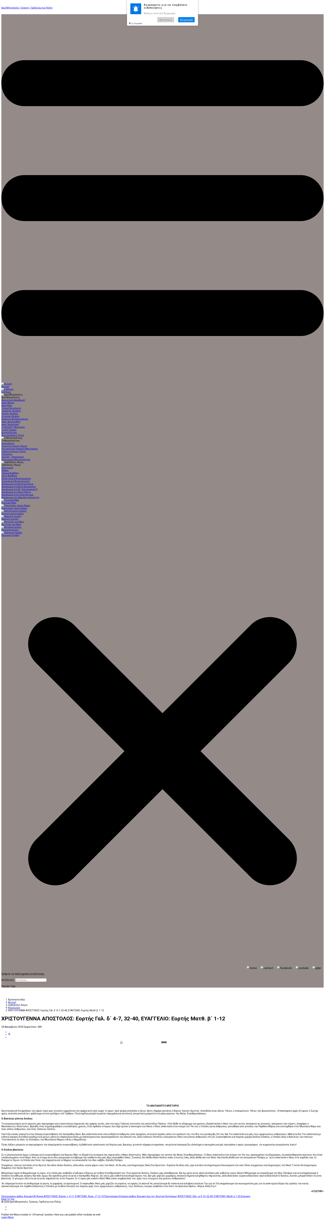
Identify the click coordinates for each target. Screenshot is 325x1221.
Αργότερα (165, 19)
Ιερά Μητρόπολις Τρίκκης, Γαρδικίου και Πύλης (27, 7)
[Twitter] (9, 1034)
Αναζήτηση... (8, 980)
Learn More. (7, 1217)
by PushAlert (137, 23)
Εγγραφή (186, 19)
